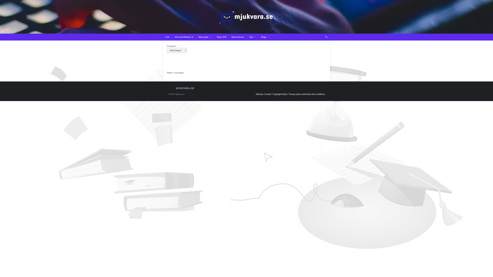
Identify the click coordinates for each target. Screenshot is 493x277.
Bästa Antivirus (237, 37)
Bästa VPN (221, 37)
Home (169, 73)
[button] (326, 37)
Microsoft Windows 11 (184, 37)
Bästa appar (203, 37)
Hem (168, 37)
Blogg (263, 37)
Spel (251, 37)
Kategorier (171, 46)
